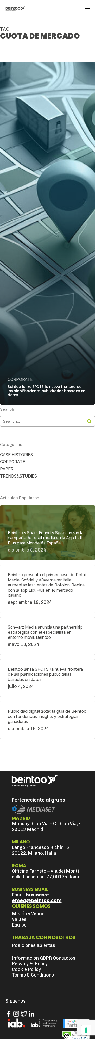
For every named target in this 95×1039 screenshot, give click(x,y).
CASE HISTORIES (16, 454)
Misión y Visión (28, 914)
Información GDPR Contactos (43, 958)
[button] (87, 8)
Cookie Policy (26, 969)
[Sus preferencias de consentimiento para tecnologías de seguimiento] (86, 1030)
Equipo (19, 925)
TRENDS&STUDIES (18, 476)
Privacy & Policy (30, 964)
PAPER (6, 469)
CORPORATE (20, 379)
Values (19, 919)
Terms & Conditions (33, 975)
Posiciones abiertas (33, 945)
